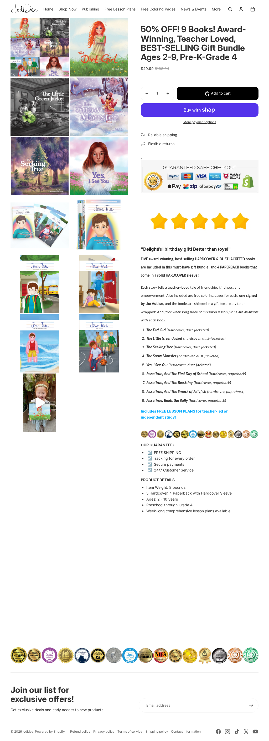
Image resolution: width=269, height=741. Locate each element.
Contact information (186, 731)
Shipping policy (157, 731)
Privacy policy (104, 731)
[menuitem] (216, 9)
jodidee (28, 731)
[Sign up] (251, 705)
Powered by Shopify (50, 731)
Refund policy (80, 731)
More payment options (199, 122)
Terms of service (129, 731)
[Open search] (230, 9)
